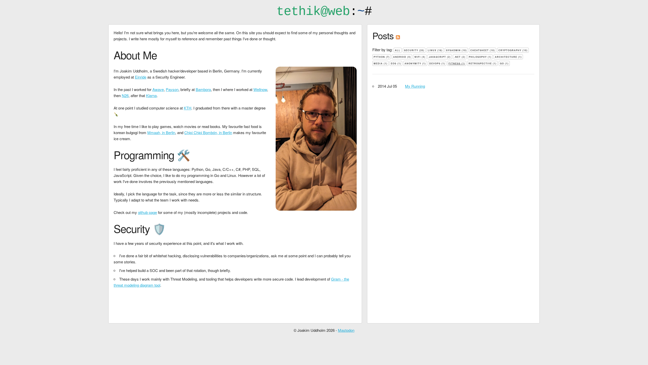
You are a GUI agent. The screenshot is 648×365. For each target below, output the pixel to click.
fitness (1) (457, 63)
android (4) (402, 57)
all (397, 50)
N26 (125, 95)
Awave (158, 89)
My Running (415, 86)
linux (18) (435, 50)
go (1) (504, 63)
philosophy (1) (480, 57)
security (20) (414, 50)
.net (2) (459, 57)
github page (147, 212)
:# (324, 11)
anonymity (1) (415, 63)
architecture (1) (508, 57)
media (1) (380, 63)
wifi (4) (419, 57)
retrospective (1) (482, 63)
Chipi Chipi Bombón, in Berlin (208, 132)
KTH (187, 108)
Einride (140, 77)
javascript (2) (440, 57)
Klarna (151, 95)
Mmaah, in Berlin (161, 132)
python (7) (382, 57)
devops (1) (437, 63)
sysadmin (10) (456, 50)
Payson (172, 89)
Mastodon (346, 330)
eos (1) (396, 63)
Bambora (203, 89)
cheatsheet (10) (482, 50)
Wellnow (260, 89)
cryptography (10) (513, 50)
